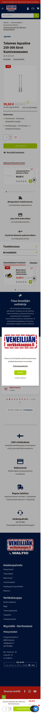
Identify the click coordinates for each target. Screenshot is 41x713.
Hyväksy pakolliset (20, 378)
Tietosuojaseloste (20, 366)
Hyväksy (20, 373)
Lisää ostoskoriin (23, 709)
